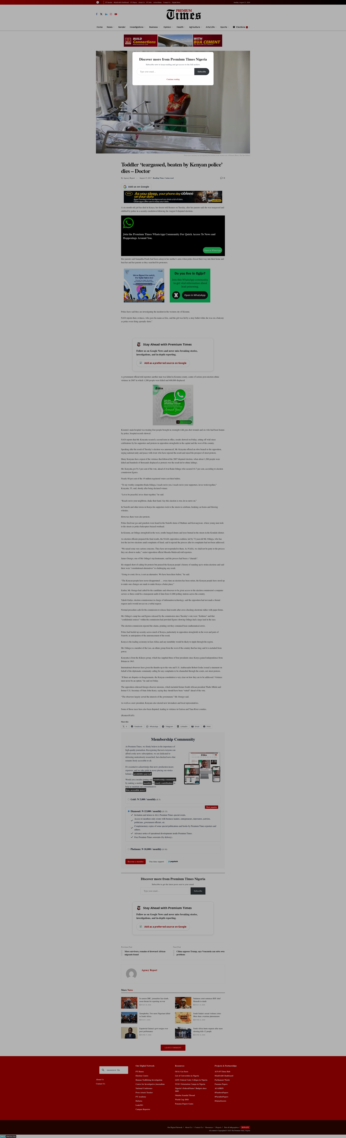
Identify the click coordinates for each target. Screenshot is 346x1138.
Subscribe (202, 71)
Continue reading (173, 79)
